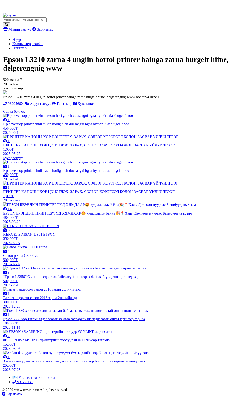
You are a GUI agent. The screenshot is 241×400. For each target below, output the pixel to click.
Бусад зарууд (13, 158)
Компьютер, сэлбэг (27, 44)
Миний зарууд (20, 29)
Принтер (19, 48)
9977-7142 (24, 382)
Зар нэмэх (44, 29)
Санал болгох (14, 111)
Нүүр (16, 40)
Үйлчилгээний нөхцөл (37, 378)
